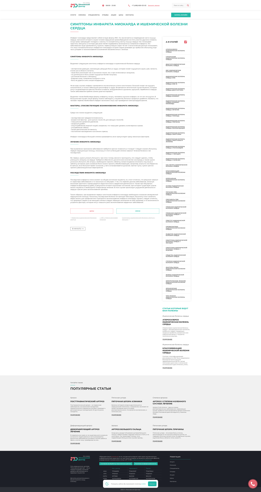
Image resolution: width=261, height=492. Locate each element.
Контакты (130, 15)
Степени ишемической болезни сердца (175, 261)
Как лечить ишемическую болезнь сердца (176, 165)
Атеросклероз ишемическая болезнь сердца (175, 50)
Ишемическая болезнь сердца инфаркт (175, 95)
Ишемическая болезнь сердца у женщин (175, 153)
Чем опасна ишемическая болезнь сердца (175, 297)
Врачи (137, 211)
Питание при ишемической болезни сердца (175, 193)
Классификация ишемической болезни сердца (175, 172)
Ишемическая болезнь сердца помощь (175, 115)
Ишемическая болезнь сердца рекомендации (175, 127)
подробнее (167, 339)
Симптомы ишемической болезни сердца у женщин (176, 241)
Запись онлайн (180, 15)
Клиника (82, 15)
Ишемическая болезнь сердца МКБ (175, 77)
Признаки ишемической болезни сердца (176, 207)
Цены (121, 15)
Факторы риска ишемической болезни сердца (175, 269)
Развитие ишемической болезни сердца (176, 234)
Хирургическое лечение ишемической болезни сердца (176, 282)
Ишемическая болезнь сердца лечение (175, 109)
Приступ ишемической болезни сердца (175, 221)
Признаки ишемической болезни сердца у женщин (176, 214)
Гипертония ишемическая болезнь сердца (175, 58)
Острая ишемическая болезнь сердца (175, 186)
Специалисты (94, 15)
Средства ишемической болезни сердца (176, 255)
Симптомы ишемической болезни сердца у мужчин (176, 249)
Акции (113, 15)
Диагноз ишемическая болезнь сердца (175, 64)
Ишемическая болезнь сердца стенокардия (175, 147)
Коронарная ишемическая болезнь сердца (175, 180)
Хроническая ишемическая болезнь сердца (175, 290)
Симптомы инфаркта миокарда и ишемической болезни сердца (111, 203)
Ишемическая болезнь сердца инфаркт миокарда (175, 102)
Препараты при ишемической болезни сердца (175, 201)
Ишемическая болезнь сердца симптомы (175, 133)
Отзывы (105, 15)
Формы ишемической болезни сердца (175, 275)
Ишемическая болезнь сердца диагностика (175, 89)
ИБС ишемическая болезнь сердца (173, 71)
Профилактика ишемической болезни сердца (175, 228)
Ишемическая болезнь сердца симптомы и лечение (175, 140)
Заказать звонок (154, 5)
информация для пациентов (142, 460)
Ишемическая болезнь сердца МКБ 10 (175, 83)
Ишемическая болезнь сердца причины (175, 121)
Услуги (73, 15)
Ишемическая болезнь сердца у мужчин (175, 159)
